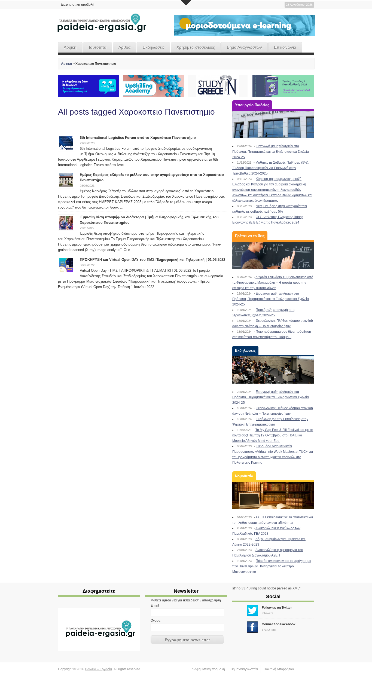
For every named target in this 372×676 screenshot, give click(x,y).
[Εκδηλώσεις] (273, 370)
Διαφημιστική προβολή (77, 5)
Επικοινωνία (285, 47)
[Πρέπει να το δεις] (273, 255)
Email (155, 605)
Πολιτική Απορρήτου (279, 669)
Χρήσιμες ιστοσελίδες (195, 47)
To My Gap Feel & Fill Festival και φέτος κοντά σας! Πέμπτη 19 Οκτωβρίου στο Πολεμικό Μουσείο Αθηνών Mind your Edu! (272, 435)
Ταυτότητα (97, 47)
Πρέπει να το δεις (250, 236)
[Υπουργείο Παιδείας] (273, 124)
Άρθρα (124, 47)
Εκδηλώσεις (153, 47)
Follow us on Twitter (277, 608)
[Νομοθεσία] (273, 495)
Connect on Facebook (278, 624)
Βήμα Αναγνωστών (244, 47)
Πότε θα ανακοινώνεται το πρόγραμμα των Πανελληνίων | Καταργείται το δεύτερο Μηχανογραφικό (271, 566)
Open (186, 2)
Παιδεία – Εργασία (98, 669)
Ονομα (155, 620)
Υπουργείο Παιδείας (252, 105)
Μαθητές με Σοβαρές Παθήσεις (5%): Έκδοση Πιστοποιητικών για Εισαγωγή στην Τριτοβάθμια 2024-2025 (270, 168)
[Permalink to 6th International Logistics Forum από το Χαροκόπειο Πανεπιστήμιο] (66, 143)
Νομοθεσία (244, 476)
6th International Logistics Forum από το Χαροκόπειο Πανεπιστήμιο (138, 138)
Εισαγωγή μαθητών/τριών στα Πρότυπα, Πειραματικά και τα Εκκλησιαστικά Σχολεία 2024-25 (270, 151)
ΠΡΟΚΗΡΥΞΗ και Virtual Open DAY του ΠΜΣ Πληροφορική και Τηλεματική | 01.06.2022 (152, 260)
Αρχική (70, 47)
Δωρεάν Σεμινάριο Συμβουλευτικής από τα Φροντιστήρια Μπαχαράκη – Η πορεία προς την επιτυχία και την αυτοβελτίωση (272, 282)
